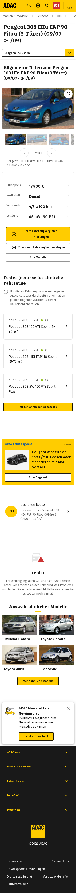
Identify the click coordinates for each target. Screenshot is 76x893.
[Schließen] (68, 709)
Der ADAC (13, 795)
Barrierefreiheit (17, 884)
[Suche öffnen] (29, 5)
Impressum (14, 861)
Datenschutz (60, 861)
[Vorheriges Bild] (24, 152)
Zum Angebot (38, 477)
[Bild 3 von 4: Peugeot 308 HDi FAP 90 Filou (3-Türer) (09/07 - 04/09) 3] (59, 140)
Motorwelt (13, 809)
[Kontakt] (46, 5)
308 (59, 16)
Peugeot (42, 16)
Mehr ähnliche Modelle (38, 681)
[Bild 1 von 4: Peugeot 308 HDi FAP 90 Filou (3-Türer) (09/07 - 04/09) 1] (15, 140)
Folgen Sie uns (15, 780)
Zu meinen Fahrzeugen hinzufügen (41, 247)
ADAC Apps (13, 752)
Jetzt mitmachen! (36, 736)
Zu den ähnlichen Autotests (38, 407)
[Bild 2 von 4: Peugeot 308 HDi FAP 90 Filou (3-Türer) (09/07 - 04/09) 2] (37, 140)
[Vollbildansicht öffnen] (68, 93)
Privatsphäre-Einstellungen (26, 869)
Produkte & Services (19, 766)
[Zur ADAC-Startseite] (9, 5)
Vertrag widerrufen (56, 876)
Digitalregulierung (19, 876)
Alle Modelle (38, 257)
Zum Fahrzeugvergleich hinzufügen (41, 234)
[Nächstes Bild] (51, 152)
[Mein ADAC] (38, 5)
